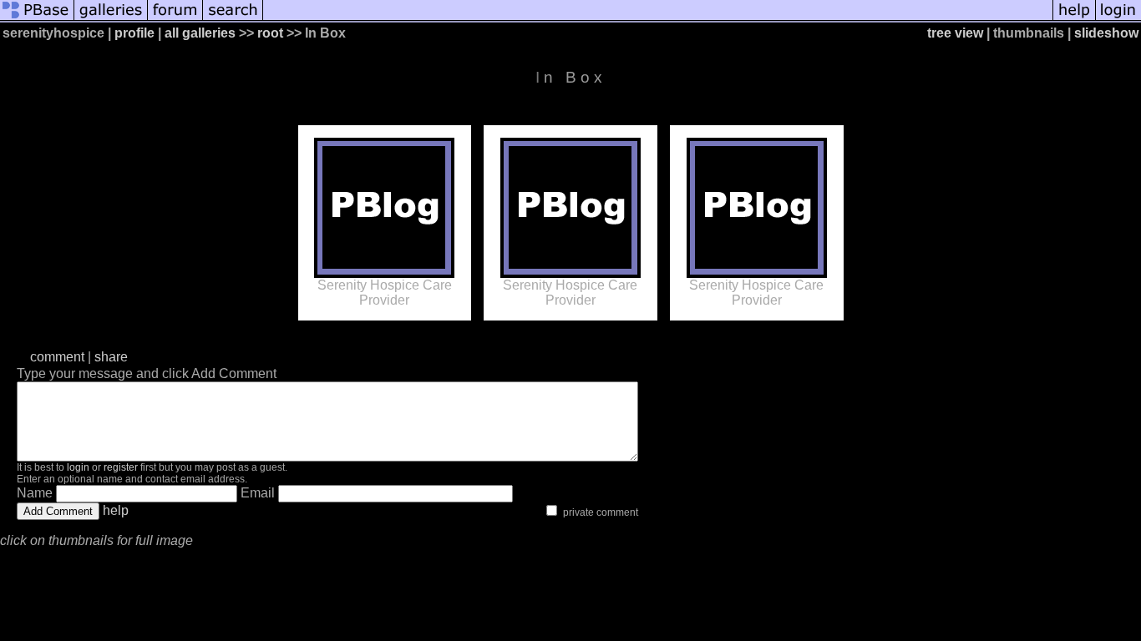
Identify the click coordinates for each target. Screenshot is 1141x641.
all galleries (200, 33)
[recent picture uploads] (111, 19)
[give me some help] (1074, 19)
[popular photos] (657, 19)
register (121, 467)
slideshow (1106, 33)
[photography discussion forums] (175, 19)
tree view (955, 33)
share (111, 357)
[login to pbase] (1118, 19)
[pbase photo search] (233, 19)
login (78, 467)
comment (57, 357)
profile (134, 33)
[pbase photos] (37, 19)
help (116, 510)
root (270, 33)
